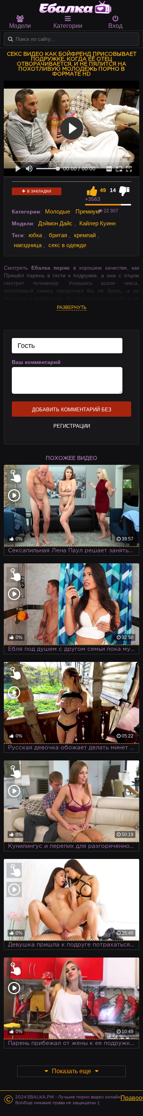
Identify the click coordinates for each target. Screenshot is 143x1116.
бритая (58, 235)
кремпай (85, 235)
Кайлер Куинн (97, 223)
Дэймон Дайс (55, 223)
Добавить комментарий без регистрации (71, 412)
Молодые (57, 211)
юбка (35, 235)
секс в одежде (67, 245)
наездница (28, 245)
